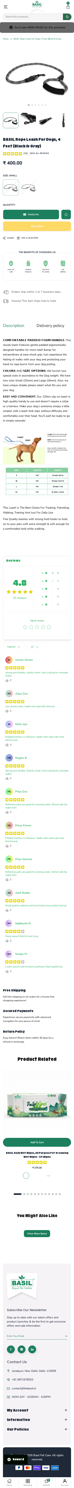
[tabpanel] (37, 76)
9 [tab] (49, 1194)
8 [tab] (45, 1194)
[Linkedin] (32, 1349)
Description (13, 326)
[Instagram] (21, 1349)
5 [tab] (42, 105)
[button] (68, 7)
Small (11, 187)
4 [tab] (38, 105)
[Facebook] (11, 1349)
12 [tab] (60, 1194)
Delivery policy (50, 326)
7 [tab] (42, 1194)
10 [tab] (52, 1194)
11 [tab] (56, 1194)
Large (29, 187)
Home (6, 38)
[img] (12, 153)
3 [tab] (35, 105)
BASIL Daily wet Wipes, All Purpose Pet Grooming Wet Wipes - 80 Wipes (37, 1155)
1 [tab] (29, 105)
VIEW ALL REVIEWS (39, 153)
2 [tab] (32, 105)
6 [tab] (45, 105)
